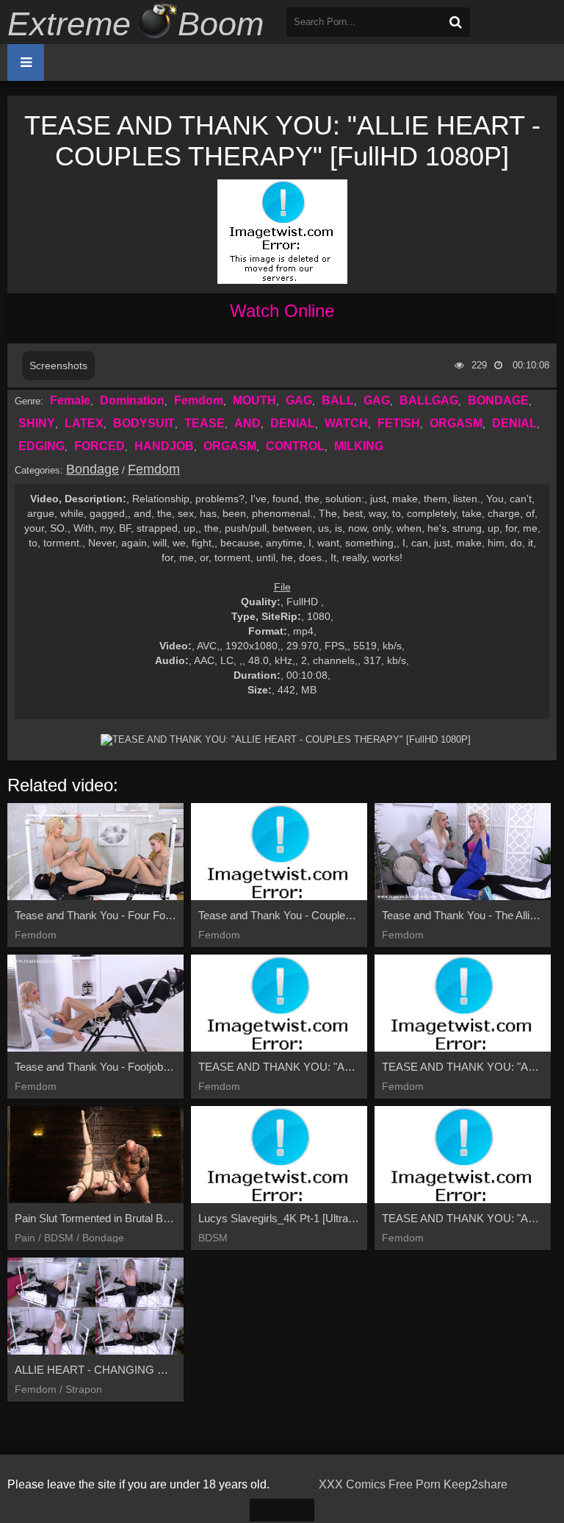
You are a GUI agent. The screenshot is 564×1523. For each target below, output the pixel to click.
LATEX (84, 423)
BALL (338, 400)
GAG (299, 400)
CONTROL (295, 446)
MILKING (358, 446)
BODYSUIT (144, 423)
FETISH (398, 423)
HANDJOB (164, 446)
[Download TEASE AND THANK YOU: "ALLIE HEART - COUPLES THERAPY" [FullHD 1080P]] (285, 740)
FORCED (99, 446)
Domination (132, 400)
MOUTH (254, 400)
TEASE (204, 423)
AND (247, 423)
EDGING (41, 446)
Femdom (198, 400)
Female (70, 400)
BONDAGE (498, 400)
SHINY (36, 423)
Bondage (92, 469)
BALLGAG (429, 400)
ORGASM (456, 423)
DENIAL (292, 423)
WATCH (346, 423)
